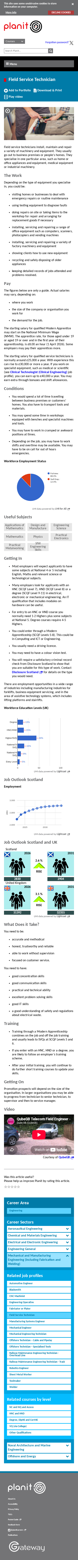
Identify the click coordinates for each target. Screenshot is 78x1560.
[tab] (39, 1229)
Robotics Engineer (19, 1368)
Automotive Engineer (21, 1283)
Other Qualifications (20, 1432)
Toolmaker (15, 1381)
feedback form (14, 1525)
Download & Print (49, 92)
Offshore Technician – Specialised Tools (30, 1347)
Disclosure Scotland (25, 672)
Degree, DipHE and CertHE (23, 1420)
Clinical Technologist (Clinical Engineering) (38, 372)
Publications (13, 1535)
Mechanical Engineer (20, 1328)
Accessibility (13, 1504)
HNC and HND (16, 1413)
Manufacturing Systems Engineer (27, 1321)
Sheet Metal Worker (20, 1374)
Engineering (15, 1210)
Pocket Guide (13, 1520)
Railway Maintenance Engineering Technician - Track (37, 1362)
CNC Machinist (17, 1296)
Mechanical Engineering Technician (27, 1334)
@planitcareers (16, 1530)
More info (11, 12)
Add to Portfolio (19, 92)
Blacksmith (15, 1290)
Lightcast (61, 771)
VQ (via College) (18, 1426)
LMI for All (60, 509)
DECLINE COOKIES (61, 12)
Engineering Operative (21, 1302)
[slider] (12, 1186)
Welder (13, 1387)
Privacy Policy (13, 1509)
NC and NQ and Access (21, 1407)
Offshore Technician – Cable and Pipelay (30, 1340)
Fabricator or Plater (20, 1308)
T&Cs (10, 1514)
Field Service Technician (22, 1315)
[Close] (72, 4)
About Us (11, 1499)
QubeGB (64, 1157)
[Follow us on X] (71, 43)
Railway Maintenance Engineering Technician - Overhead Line (34, 1354)
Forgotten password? (57, 42)
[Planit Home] (23, 34)
